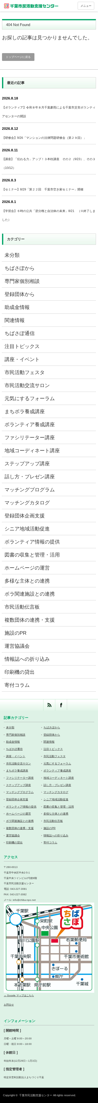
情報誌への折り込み (27, 659)
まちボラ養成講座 (25, 411)
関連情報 (15, 320)
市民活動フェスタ (25, 372)
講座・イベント (22, 359)
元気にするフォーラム (30, 398)
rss (49, 705)
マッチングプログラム (30, 489)
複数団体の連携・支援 (30, 620)
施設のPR (15, 633)
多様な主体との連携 (27, 581)
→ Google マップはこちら (19, 995)
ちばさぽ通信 (20, 333)
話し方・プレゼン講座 (30, 476)
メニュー (85, 5)
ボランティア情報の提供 (32, 541)
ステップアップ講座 (27, 463)
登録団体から (20, 294)
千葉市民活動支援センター (35, 1095)
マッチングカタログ (27, 502)
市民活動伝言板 (22, 607)
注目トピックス (22, 346)
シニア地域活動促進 (27, 528)
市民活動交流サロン (27, 385)
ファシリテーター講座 (30, 437)
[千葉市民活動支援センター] (31, 6)
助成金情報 (17, 307)
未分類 (12, 255)
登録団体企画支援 (25, 515)
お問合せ (9, 1004)
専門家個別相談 (22, 281)
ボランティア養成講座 (30, 424)
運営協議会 (17, 646)
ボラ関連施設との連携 (30, 594)
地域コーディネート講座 (32, 450)
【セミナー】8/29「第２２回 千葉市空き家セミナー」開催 (42, 189)
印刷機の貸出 (20, 672)
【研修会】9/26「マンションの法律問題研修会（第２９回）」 (44, 138)
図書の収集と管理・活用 (32, 555)
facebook (61, 705)
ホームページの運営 (27, 568)
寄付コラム (17, 685)
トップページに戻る (18, 56)
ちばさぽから (20, 268)
